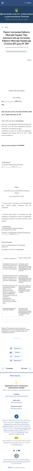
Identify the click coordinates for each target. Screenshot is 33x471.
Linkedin (17, 352)
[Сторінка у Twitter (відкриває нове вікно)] (16, 451)
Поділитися (17, 348)
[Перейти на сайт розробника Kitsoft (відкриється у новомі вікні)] (10, 467)
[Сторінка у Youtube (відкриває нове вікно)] (19, 451)
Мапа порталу (15, 376)
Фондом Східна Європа (21, 422)
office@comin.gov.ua (16, 408)
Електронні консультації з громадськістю (17, 51)
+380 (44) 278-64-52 (16, 402)
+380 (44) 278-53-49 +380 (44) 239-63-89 (16, 396)
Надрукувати (17, 360)
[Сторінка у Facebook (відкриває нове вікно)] (14, 451)
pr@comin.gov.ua (17, 444)
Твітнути (17, 356)
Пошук (29, 3)
